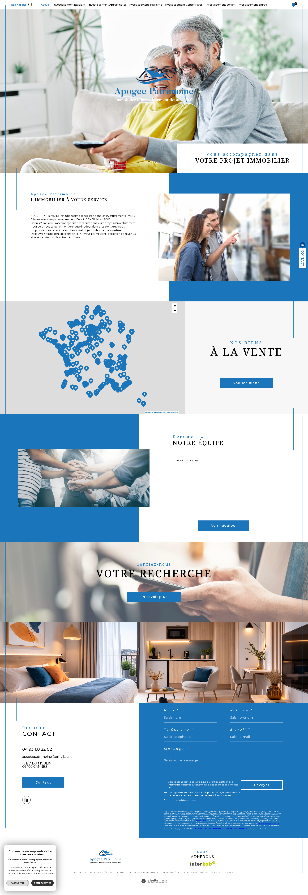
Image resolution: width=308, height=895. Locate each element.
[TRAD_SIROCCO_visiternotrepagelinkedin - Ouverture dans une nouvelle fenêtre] (26, 800)
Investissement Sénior (220, 4)
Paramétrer (18, 883)
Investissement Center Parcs (184, 4)
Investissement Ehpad (252, 4)
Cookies (228, 872)
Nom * (171, 710)
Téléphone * (179, 729)
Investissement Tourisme (145, 4)
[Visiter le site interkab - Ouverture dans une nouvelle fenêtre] (202, 863)
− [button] (175, 310)
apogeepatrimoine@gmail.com (47, 757)
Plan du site (154, 872)
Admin (187, 872)
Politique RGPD (213, 872)
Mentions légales (172, 872)
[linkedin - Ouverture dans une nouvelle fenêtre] (302, 245)
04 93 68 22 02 (37, 749)
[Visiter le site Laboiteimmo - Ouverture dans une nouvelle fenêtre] (154, 885)
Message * (176, 748)
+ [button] (175, 306)
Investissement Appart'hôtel (107, 4)
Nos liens (198, 872)
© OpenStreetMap (171, 412)
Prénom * (241, 710)
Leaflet (148, 412)
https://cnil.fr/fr (200, 820)
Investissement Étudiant (69, 4)
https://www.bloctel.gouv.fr (268, 824)
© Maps (157, 412)
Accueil (45, 4)
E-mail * (240, 729)
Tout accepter (42, 883)
